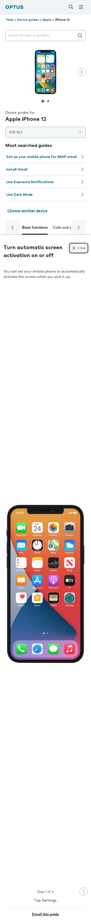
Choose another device (27, 211)
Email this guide (45, 914)
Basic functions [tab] (35, 227)
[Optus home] (14, 7)
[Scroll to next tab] (78, 227)
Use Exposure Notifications (30, 182)
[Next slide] (82, 72)
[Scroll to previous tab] (12, 227)
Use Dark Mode (19, 194)
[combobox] (41, 35)
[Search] (71, 7)
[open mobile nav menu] (81, 7)
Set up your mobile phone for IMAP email (41, 157)
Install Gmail (16, 169)
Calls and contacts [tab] (68, 227)
